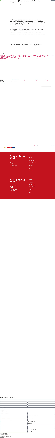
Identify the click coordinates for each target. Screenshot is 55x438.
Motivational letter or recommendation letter (5, 436)
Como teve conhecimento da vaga (32, 429)
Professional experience (30, 411)
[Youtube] (28, 62)
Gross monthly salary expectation (32, 421)
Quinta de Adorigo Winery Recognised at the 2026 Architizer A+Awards (27, 56)
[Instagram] (30, 62)
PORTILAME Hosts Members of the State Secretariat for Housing (45, 56)
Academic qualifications (3, 411)
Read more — (2, 60)
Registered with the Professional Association (33, 415)
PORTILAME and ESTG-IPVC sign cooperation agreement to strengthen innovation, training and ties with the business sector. (8, 57)
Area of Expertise (2, 409)
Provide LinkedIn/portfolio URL (4, 434)
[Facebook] (32, 62)
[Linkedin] (34, 62)
